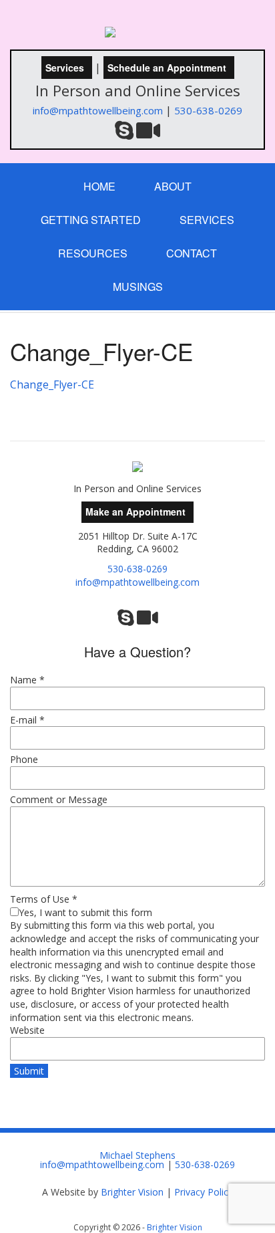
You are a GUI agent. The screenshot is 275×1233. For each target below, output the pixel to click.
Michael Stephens (137, 1155)
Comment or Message (58, 799)
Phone (24, 759)
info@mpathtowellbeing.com (98, 110)
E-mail (27, 719)
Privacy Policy (203, 1192)
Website (27, 1030)
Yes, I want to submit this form (85, 912)
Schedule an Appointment (166, 67)
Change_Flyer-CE (52, 384)
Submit (29, 1070)
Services (64, 67)
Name (27, 679)
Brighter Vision (132, 1192)
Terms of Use (43, 899)
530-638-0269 (208, 110)
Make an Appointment (135, 511)
